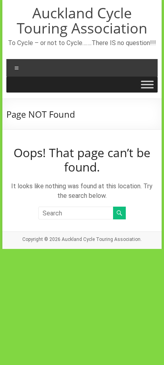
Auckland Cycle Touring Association (82, 20)
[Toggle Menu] (147, 84)
